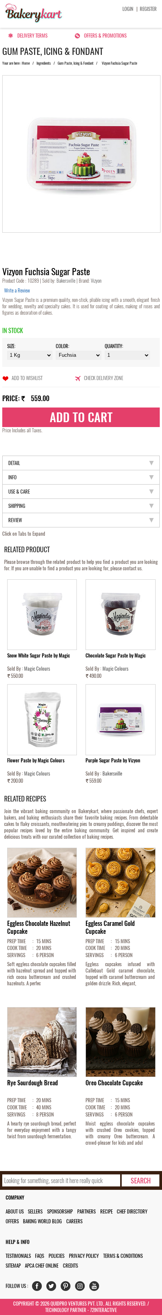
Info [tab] (12, 477)
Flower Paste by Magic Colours (35, 760)
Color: (62, 346)
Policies (56, 1256)
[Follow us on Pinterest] (67, 1287)
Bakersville (66, 280)
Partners (86, 1211)
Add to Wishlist (27, 378)
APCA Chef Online (41, 1265)
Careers (74, 1221)
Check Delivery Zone (103, 378)
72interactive (103, 1310)
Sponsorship (60, 1211)
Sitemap (13, 1265)
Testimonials (18, 1256)
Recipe (106, 1211)
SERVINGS (16, 955)
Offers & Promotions (105, 35)
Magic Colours (37, 668)
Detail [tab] (14, 463)
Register (148, 9)
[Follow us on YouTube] (95, 1287)
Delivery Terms (32, 35)
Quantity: (114, 346)
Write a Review (17, 290)
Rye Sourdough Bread (32, 1083)
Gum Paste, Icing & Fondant (75, 63)
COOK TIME (17, 948)
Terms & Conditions (123, 1256)
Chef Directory (132, 1211)
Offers (12, 1221)
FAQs (39, 1256)
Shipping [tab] (16, 506)
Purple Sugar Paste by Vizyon (113, 760)
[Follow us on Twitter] (53, 1287)
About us (15, 1211)
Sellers (35, 1211)
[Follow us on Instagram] (81, 1287)
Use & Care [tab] (19, 491)
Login (127, 9)
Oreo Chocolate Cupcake (114, 1083)
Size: (11, 346)
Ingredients (44, 63)
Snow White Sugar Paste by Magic (38, 655)
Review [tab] (15, 520)
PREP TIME (16, 941)
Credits (70, 1265)
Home (26, 63)
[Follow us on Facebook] (38, 1287)
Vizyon (95, 280)
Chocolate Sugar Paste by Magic (116, 655)
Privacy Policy (84, 1256)
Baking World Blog (42, 1221)
